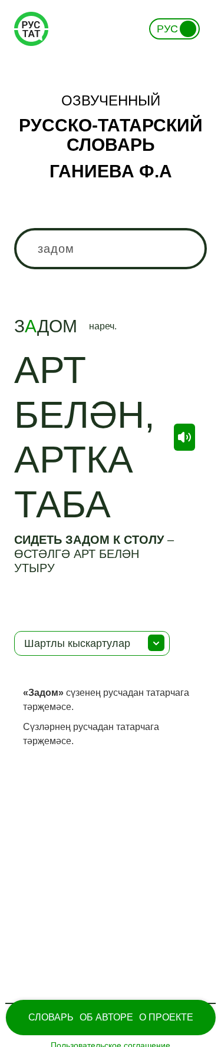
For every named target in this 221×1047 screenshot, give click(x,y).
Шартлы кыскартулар (77, 643)
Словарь (51, 1017)
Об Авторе (106, 1017)
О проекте (166, 1017)
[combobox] (110, 248)
